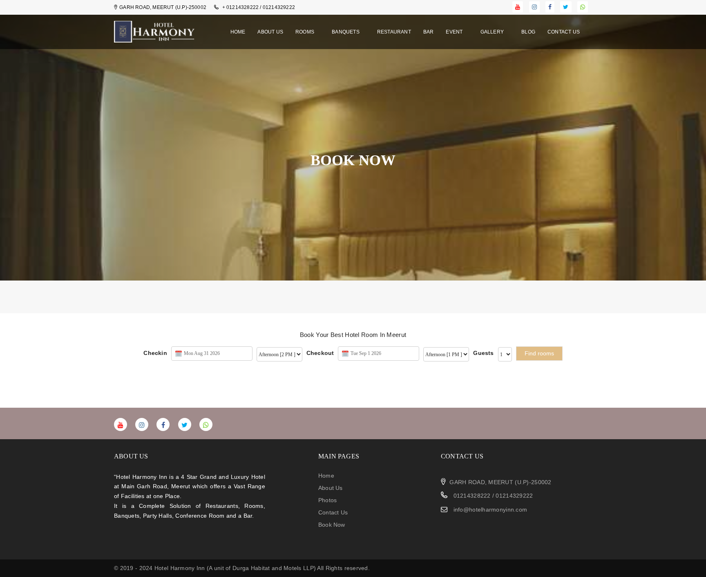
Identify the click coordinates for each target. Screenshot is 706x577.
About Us (270, 32)
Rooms (305, 32)
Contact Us (563, 32)
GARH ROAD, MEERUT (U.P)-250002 (500, 482)
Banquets (346, 32)
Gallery (492, 32)
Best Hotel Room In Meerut (369, 334)
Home (238, 32)
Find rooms (539, 353)
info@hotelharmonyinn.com (490, 509)
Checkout (320, 353)
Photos (327, 500)
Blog (528, 32)
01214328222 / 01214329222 (492, 495)
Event (455, 32)
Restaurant (394, 32)
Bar (428, 32)
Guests (483, 353)
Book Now (331, 524)
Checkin (155, 353)
